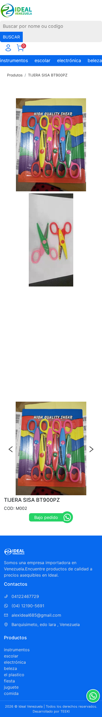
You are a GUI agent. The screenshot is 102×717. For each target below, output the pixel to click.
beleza (95, 60)
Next (91, 449)
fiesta (9, 680)
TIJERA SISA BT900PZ (47, 75)
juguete (11, 687)
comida (11, 693)
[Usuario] (8, 49)
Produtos (14, 75)
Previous (11, 449)
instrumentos (14, 60)
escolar (42, 60)
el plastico (14, 674)
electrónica (69, 60)
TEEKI (65, 711)
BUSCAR (11, 37)
